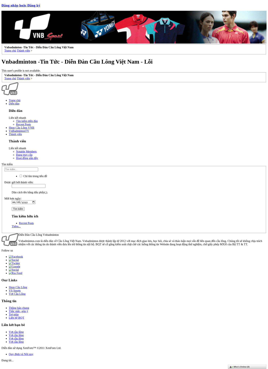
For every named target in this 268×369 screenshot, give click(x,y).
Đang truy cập (24, 154)
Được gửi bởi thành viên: (18, 182)
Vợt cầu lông (16, 331)
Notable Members (26, 151)
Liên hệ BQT (16, 317)
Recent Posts (23, 124)
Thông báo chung (19, 307)
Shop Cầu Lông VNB (21, 127)
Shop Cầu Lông (18, 287)
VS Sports (15, 290)
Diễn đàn (14, 103)
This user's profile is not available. (20, 70)
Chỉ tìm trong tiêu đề (35, 176)
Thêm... (16, 226)
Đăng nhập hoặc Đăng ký (20, 5)
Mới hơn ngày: (12, 198)
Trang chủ (14, 100)
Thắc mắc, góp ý (18, 311)
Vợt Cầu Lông (17, 293)
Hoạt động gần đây (27, 158)
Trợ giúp (14, 314)
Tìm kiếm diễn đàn (27, 121)
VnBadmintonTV (19, 130)
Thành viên (15, 134)
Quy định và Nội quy (21, 354)
